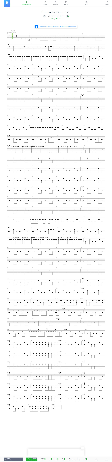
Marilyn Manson (56, 19)
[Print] (67, 16)
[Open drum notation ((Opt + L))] (44, 16)
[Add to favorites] (48, 16)
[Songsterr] (7, 3)
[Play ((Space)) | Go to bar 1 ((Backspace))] (29, 459)
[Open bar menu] (29, 40)
